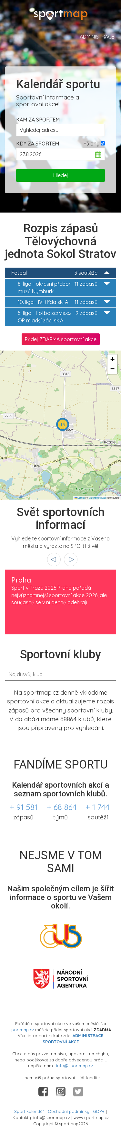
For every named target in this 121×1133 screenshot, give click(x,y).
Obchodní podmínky (68, 1111)
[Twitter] (78, 1091)
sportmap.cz (21, 1029)
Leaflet (81, 497)
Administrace (97, 36)
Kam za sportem (38, 119)
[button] (62, 424)
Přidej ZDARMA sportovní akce (60, 339)
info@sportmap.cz (74, 1065)
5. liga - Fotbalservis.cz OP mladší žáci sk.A (57, 317)
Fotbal (54, 273)
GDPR (99, 1111)
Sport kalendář (29, 1111)
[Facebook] (43, 1091)
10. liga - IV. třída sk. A (57, 302)
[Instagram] (61, 1091)
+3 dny (91, 143)
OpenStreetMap (97, 497)
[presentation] (54, 559)
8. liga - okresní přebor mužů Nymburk (57, 288)
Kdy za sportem (37, 143)
